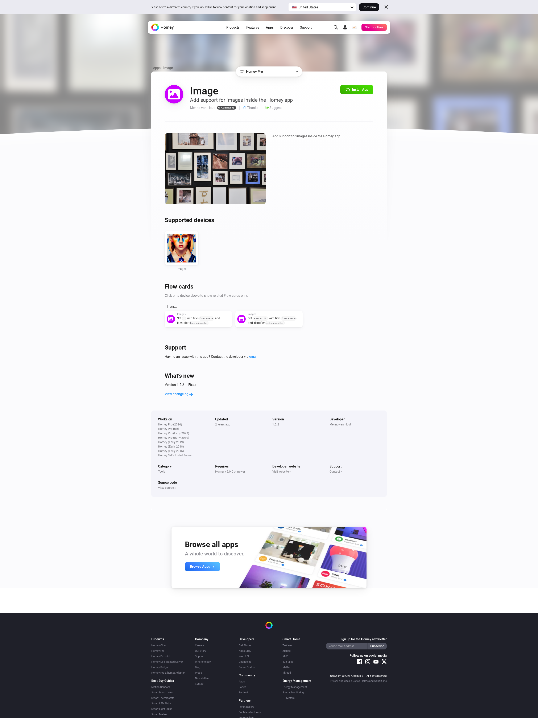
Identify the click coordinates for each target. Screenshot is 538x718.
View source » (167, 487)
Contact (199, 683)
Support (306, 27)
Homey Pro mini (160, 656)
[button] (322, 7)
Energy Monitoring (293, 692)
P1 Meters (288, 697)
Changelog (245, 661)
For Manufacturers (250, 712)
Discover (286, 27)
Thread (286, 672)
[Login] (345, 27)
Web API (244, 656)
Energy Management (294, 687)
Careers (199, 645)
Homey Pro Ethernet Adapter (168, 672)
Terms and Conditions (374, 681)
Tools (161, 471)
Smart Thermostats (162, 697)
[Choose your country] (354, 27)
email (253, 357)
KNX (285, 656)
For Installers (246, 706)
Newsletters (202, 678)
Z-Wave (287, 645)
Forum (242, 687)
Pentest (243, 692)
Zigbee (286, 650)
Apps (270, 27)
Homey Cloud (159, 645)
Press (198, 672)
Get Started (245, 645)
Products (233, 27)
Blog (197, 667)
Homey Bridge (159, 667)
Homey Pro (157, 650)
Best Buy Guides (162, 681)
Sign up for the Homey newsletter (363, 639)
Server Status (247, 667)
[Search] (336, 27)
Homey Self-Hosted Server (167, 661)
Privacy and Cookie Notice (345, 681)
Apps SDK (245, 650)
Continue (369, 7)
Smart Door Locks (162, 692)
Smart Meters (159, 714)
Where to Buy (203, 661)
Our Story (200, 650)
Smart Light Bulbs (161, 708)
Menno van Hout (340, 424)
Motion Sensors (160, 687)
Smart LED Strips (161, 703)
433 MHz (287, 661)
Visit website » (281, 471)
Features (252, 27)
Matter (286, 667)
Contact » (336, 471)
